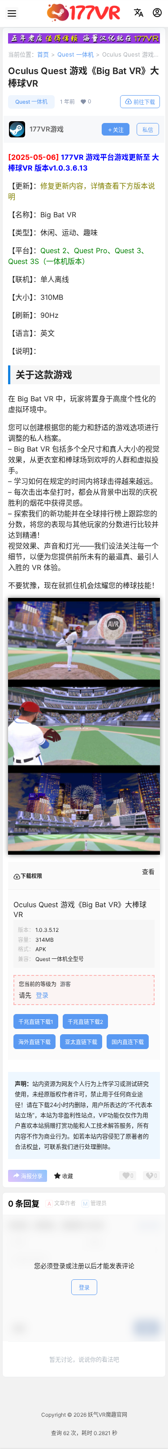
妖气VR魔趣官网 (106, 1414)
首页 (43, 54)
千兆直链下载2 (85, 1022)
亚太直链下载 (81, 1042)
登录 (42, 995)
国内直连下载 (128, 1042)
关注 (118, 130)
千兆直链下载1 (35, 1022)
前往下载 (144, 102)
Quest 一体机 (75, 54)
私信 (147, 130)
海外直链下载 (34, 1042)
